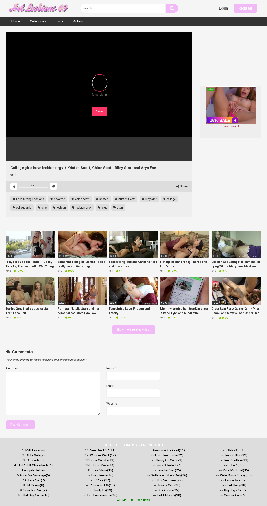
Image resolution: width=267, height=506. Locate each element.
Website (111, 403)
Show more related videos (133, 329)
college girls (23, 207)
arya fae (59, 199)
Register (245, 8)
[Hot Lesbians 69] (37, 8)
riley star (151, 199)
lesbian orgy (83, 207)
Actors (78, 21)
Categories (38, 21)
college (171, 199)
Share (183, 186)
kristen (103, 199)
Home (15, 21)
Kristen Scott (126, 199)
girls (44, 207)
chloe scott (81, 199)
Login (223, 8)
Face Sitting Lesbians (30, 199)
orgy (104, 207)
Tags (59, 21)
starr (119, 207)
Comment (13, 368)
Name (111, 368)
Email (111, 386)
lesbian (61, 207)
